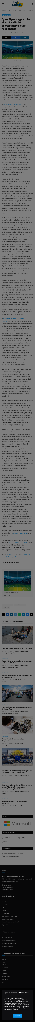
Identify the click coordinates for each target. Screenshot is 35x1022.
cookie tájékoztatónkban (12, 1001)
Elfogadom (17, 1015)
